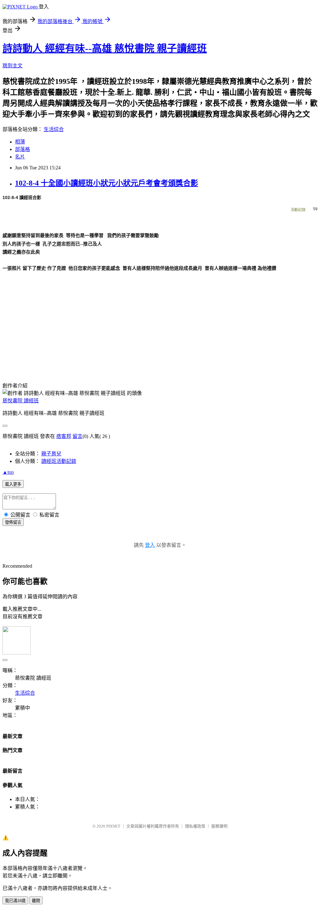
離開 (36, 900)
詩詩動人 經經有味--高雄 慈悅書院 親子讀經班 (104, 48)
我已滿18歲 (15, 900)
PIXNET (113, 826)
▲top (8, 472)
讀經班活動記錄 (58, 461)
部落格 (22, 149)
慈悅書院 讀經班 (20, 400)
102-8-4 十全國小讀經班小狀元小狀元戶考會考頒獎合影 (106, 183)
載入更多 (13, 484)
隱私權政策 (195, 826)
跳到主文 (12, 65)
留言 (77, 436)
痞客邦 (63, 436)
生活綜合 (54, 129)
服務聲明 (219, 826)
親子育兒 (51, 453)
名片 (20, 156)
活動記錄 (298, 210)
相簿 (20, 141)
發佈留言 (13, 522)
